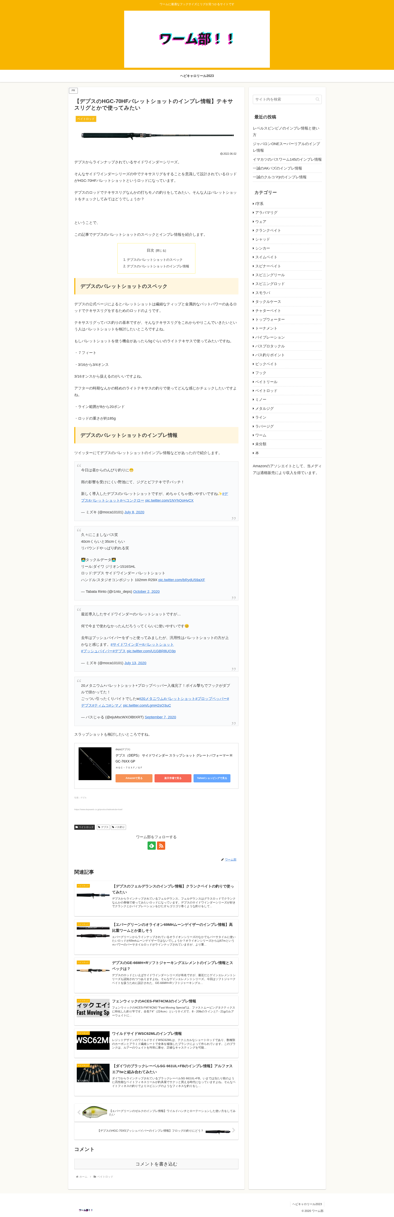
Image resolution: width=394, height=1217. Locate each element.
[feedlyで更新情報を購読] (152, 845)
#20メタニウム (151, 699)
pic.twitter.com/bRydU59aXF (181, 580)
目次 (150, 250)
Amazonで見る (134, 778)
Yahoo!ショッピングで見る (212, 778)
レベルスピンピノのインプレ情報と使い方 (286, 131)
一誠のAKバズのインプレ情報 (277, 168)
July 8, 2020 (134, 512)
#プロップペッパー (211, 699)
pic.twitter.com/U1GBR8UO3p (151, 651)
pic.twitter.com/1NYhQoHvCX (169, 500)
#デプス (119, 651)
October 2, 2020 (146, 592)
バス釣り (120, 827)
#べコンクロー (132, 500)
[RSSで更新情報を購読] (161, 845)
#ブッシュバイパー (97, 651)
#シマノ (115, 705)
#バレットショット (104, 500)
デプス (105, 827)
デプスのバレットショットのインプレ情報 (158, 266)
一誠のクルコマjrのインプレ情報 (280, 177)
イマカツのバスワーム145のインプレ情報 (287, 159)
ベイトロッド (86, 827)
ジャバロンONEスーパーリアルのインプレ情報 (286, 147)
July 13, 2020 (135, 663)
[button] (317, 99)
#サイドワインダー (126, 644)
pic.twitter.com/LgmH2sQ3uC (147, 705)
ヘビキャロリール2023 (307, 1204)
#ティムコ (100, 705)
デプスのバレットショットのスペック (155, 259)
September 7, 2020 (160, 717)
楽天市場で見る (173, 778)
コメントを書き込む (156, 1164)
